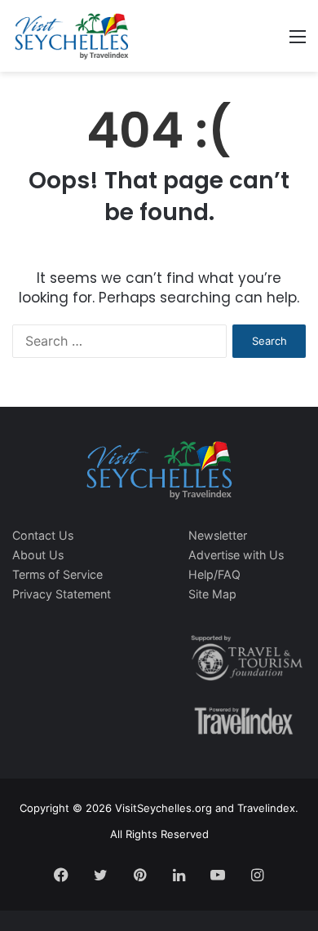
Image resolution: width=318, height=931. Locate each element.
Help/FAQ (214, 574)
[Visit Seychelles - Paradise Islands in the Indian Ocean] (71, 35)
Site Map (212, 594)
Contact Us (42, 535)
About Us (38, 555)
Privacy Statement (61, 594)
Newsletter (217, 535)
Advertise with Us (236, 555)
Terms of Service (57, 574)
